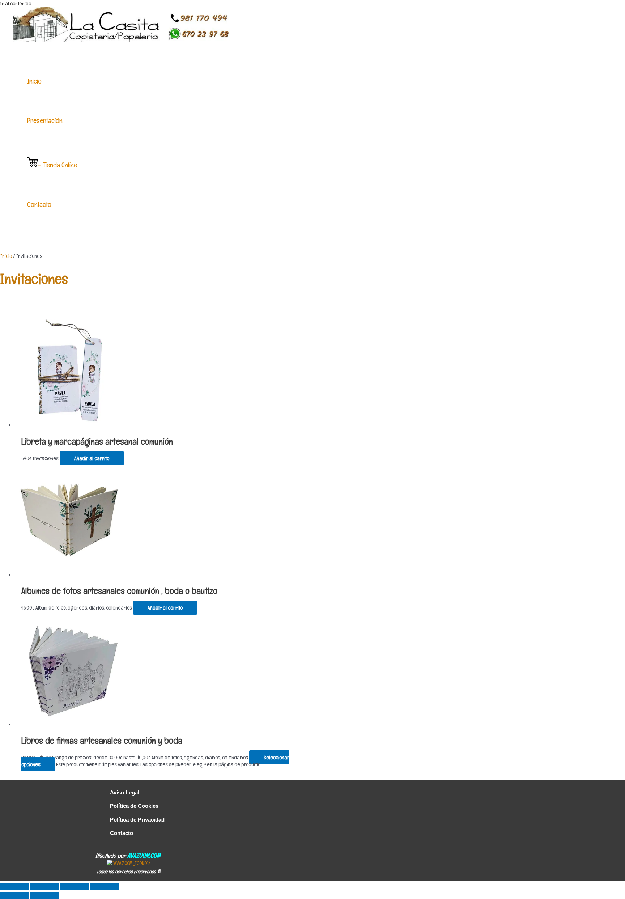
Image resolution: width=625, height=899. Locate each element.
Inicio (6, 256)
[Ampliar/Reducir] (14, 886)
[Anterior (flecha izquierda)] (14, 895)
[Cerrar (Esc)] (104, 886)
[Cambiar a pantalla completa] (44, 886)
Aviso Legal (124, 792)
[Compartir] (74, 886)
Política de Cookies (134, 806)
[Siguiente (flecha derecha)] (44, 895)
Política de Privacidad (137, 820)
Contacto (121, 833)
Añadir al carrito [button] (91, 458)
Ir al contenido (15, 3)
